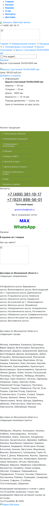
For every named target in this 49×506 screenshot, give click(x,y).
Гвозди (5, 179)
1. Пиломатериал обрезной (14, 134)
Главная (4, 43)
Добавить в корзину (10, 75)
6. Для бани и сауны (11, 162)
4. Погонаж (7, 151)
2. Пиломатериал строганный (18, 46)
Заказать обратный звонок (16, 22)
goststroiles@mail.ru (25, 209)
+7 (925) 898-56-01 (24, 199)
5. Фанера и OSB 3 (10, 156)
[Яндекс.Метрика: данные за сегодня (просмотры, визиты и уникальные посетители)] (9, 504)
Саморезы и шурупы (11, 184)
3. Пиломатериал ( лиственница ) (10, 145)
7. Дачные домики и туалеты (15, 167)
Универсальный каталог (23, 43)
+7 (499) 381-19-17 (24, 194)
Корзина (4, 60)
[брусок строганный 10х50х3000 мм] (19, 69)
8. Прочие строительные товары (13, 173)
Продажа (44, 43)
